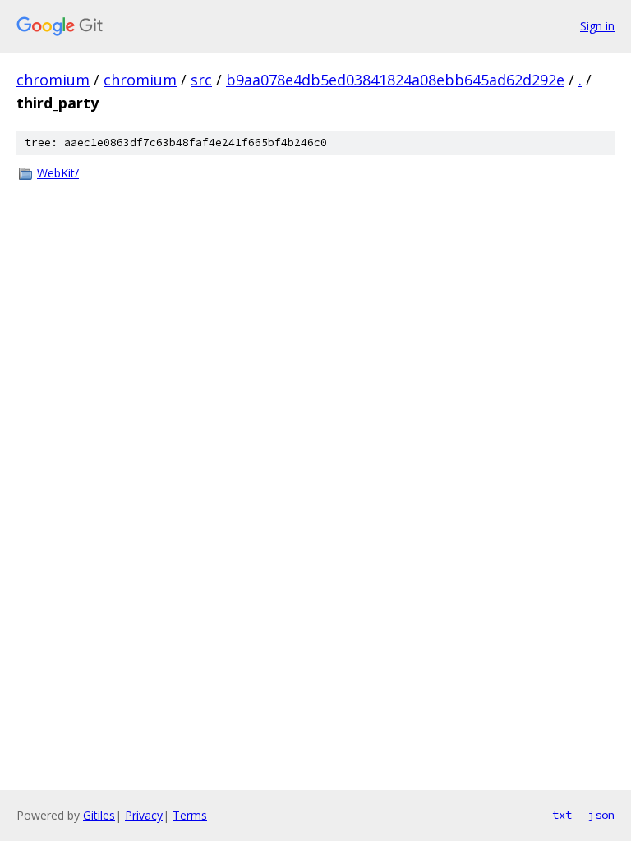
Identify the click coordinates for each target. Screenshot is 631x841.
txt (562, 814)
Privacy (144, 815)
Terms (190, 815)
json (601, 814)
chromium (53, 80)
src (201, 80)
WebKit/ (58, 173)
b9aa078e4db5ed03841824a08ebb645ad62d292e (395, 80)
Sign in (597, 26)
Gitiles (99, 815)
